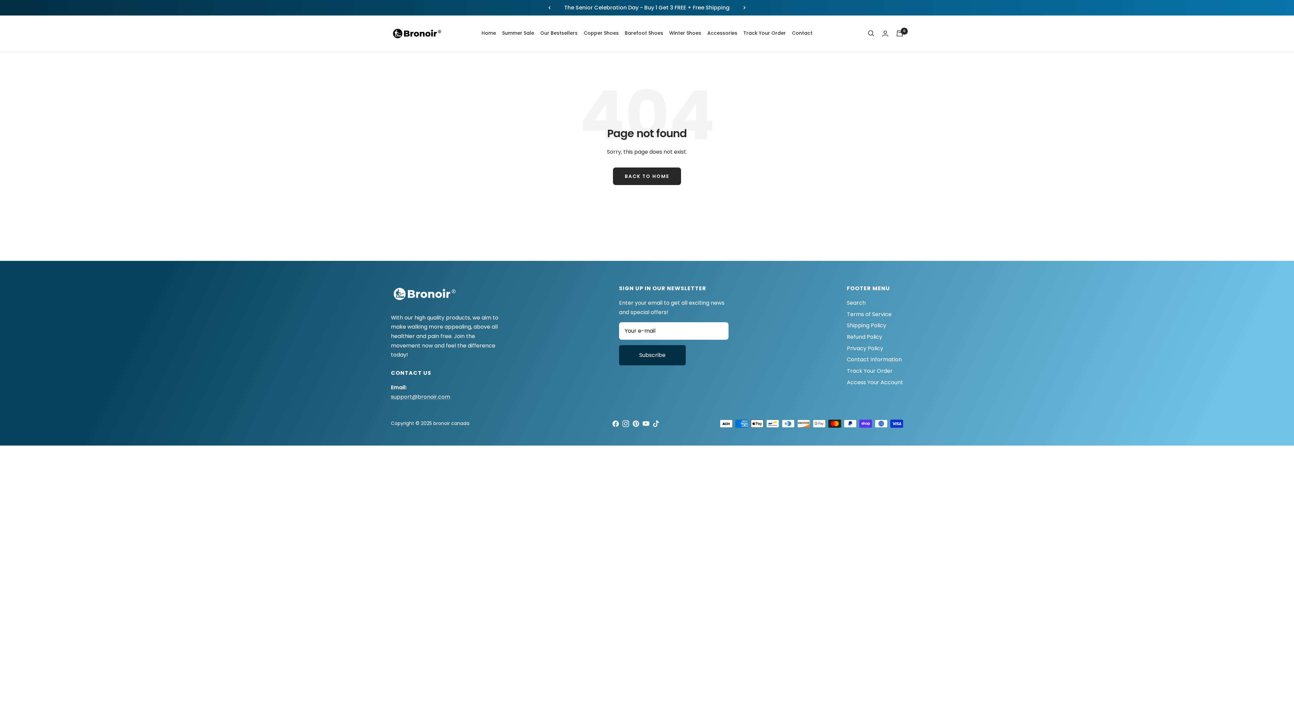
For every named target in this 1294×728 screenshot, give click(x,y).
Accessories (722, 33)
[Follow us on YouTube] (646, 424)
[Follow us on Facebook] (616, 424)
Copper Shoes (601, 33)
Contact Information (874, 359)
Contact (802, 33)
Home (489, 33)
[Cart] (899, 33)
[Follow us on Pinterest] (636, 424)
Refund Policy (864, 337)
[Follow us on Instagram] (626, 424)
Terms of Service (869, 314)
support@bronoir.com (420, 397)
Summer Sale (518, 33)
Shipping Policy (866, 325)
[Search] (871, 33)
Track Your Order (764, 33)
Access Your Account (875, 382)
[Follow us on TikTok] (656, 424)
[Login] (885, 33)
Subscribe (652, 355)
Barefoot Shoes (644, 33)
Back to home (647, 176)
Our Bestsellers (559, 33)
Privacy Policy (865, 348)
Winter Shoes (685, 33)
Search (856, 303)
